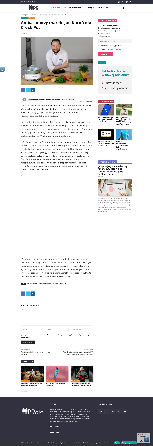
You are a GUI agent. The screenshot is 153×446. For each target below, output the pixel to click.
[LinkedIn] (119, 2)
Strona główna (25, 15)
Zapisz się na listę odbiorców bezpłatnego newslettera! (110, 26)
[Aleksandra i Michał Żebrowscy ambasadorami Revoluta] (32, 374)
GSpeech (89, 101)
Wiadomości (32, 17)
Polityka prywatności (129, 443)
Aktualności (34, 15)
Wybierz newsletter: (104, 36)
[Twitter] (130, 2)
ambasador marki (32, 283)
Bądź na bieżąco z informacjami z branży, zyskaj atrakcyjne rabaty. (113, 32)
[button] (122, 7)
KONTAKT (54, 432)
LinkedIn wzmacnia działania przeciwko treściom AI (105, 119)
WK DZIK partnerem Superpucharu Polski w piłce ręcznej (106, 143)
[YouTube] (124, 411)
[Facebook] (122, 2)
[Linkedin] (32, 90)
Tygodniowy (117, 46)
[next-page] (25, 390)
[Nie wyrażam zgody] (150, 443)
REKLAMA (54, 426)
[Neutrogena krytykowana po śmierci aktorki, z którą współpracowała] (124, 134)
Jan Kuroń (63, 283)
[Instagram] (126, 2)
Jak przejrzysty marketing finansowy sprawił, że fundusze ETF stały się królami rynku (113, 170)
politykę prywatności (122, 49)
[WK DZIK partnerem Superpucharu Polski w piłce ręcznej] (106, 134)
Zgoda (117, 443)
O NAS (53, 404)
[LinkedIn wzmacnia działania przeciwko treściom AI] (106, 109)
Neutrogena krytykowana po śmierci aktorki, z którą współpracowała (122, 145)
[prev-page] (22, 390)
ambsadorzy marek (45, 283)
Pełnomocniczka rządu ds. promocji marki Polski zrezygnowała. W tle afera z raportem (124, 121)
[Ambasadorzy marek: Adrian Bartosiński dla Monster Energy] (82, 374)
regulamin (111, 49)
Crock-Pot (55, 283)
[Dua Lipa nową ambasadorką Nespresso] (57, 374)
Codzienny (104, 46)
